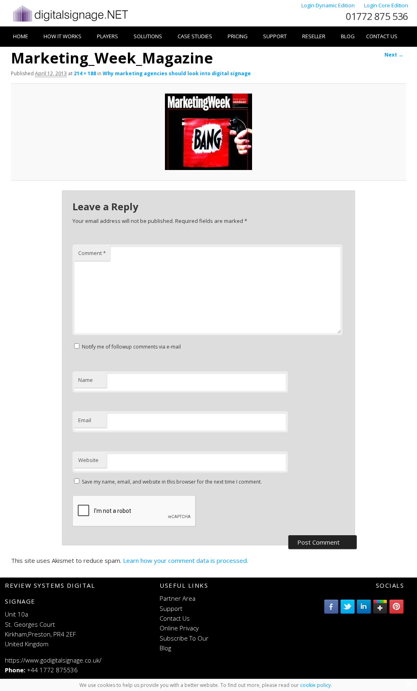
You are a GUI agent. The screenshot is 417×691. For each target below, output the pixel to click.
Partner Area (177, 598)
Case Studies (195, 36)
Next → (393, 54)
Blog (348, 36)
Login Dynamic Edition (328, 5)
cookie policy (315, 685)
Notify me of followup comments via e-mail (131, 346)
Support (275, 36)
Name (85, 380)
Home (20, 36)
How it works (62, 36)
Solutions (148, 36)
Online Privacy (179, 628)
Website (88, 460)
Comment (92, 253)
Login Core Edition (386, 5)
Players (107, 36)
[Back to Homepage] (70, 21)
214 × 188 (85, 73)
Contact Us (381, 36)
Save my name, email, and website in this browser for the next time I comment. (172, 481)
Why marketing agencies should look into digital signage (177, 73)
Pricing (238, 36)
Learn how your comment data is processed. (185, 560)
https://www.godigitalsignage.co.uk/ (53, 660)
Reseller (313, 36)
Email (84, 420)
